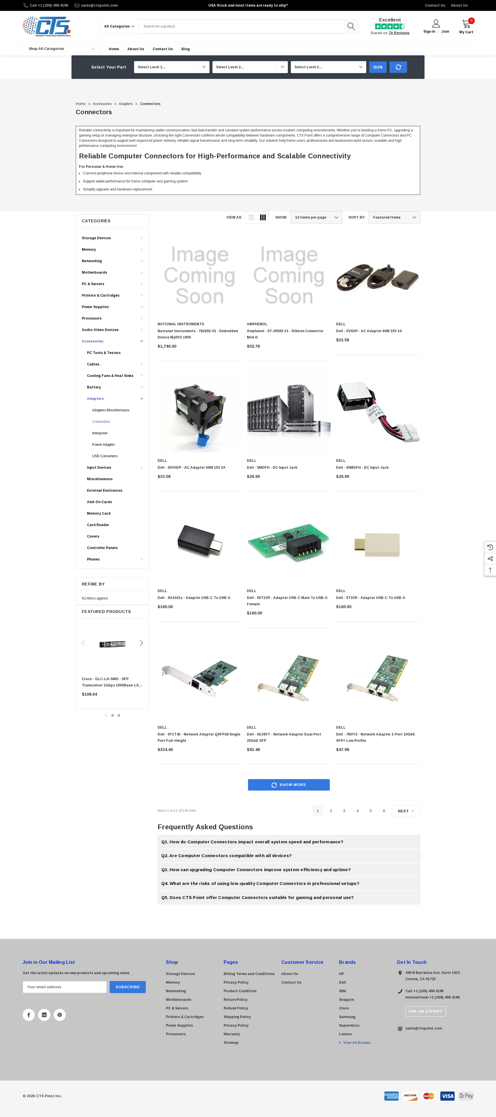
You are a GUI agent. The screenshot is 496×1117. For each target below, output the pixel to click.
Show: (281, 217)
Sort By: (356, 217)
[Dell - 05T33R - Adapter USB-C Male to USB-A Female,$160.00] (289, 542)
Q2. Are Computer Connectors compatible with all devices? (226, 855)
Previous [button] (83, 642)
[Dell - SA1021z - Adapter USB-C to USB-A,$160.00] (200, 542)
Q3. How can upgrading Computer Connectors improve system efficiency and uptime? (256, 869)
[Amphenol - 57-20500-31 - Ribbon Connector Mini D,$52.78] (289, 275)
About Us (459, 5)
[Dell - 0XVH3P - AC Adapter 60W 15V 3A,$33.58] (200, 412)
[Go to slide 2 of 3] (112, 715)
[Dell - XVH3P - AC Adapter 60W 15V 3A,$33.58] (378, 275)
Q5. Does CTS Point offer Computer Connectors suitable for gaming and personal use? (257, 897)
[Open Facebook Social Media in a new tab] (29, 1015)
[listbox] (394, 217)
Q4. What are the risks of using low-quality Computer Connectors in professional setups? (260, 883)
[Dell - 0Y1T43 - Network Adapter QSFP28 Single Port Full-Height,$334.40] (200, 679)
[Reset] (398, 67)
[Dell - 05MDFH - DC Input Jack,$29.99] (378, 412)
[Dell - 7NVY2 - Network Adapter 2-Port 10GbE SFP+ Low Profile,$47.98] (378, 679)
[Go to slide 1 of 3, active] (106, 715)
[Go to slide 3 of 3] (118, 715)
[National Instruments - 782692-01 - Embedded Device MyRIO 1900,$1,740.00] (200, 275)
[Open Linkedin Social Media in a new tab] (44, 1015)
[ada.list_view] (251, 217)
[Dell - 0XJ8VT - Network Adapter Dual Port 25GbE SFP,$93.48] (289, 679)
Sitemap (231, 1043)
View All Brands (356, 1043)
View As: (234, 217)
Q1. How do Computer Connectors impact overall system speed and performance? (252, 841)
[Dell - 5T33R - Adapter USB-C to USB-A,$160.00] (378, 542)
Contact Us (435, 5)
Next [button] (141, 642)
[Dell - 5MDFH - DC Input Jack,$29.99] (289, 412)
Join (445, 31)
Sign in (429, 31)
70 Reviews (399, 33)
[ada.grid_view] (263, 217)
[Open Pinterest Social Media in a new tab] (60, 1015)
